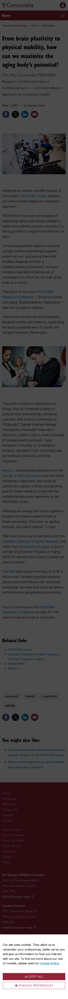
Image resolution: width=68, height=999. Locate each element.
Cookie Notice (49, 963)
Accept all (34, 976)
